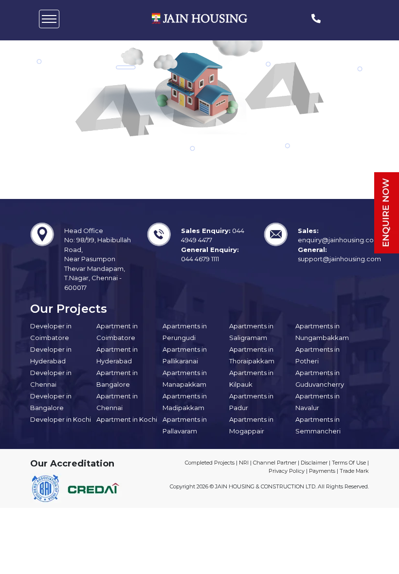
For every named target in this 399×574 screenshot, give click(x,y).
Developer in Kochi (60, 419)
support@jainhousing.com (339, 259)
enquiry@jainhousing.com (339, 240)
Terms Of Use (349, 462)
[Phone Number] (316, 18)
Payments (322, 470)
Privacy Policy (287, 470)
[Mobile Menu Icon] (49, 19)
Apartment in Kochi (126, 419)
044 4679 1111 (200, 259)
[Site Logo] (199, 18)
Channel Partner (274, 462)
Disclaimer (314, 462)
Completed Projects (210, 462)
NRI (244, 462)
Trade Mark (354, 470)
